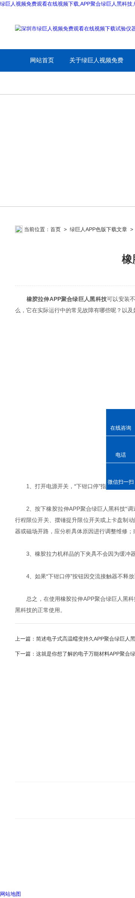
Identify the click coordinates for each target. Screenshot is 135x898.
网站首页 (42, 60)
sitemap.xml (64, 861)
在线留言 (27, 772)
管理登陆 (25, 875)
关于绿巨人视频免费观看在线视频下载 (96, 71)
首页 (55, 229)
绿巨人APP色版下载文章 (98, 229)
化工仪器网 (118, 875)
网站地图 (10, 894)
